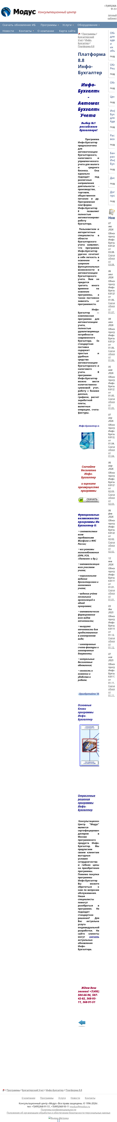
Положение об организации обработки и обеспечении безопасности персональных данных (58, 1112)
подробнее (101, 1068)
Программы (49, 25)
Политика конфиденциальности (58, 1109)
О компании (46, 31)
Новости (8, 31)
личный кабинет (112, 17)
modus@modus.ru (80, 1106)
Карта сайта (67, 31)
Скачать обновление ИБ (19, 25)
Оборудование (87, 25)
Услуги (67, 25)
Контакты (25, 31)
